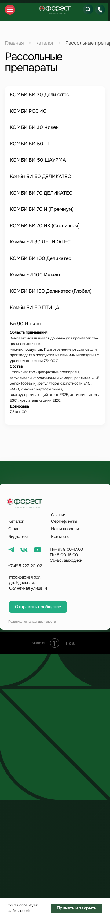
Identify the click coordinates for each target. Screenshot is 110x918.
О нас (14, 529)
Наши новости (65, 529)
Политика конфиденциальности (32, 622)
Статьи (58, 515)
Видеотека (18, 536)
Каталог (44, 43)
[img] (55, 10)
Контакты (60, 536)
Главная (14, 43)
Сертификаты (64, 521)
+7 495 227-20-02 (25, 566)
